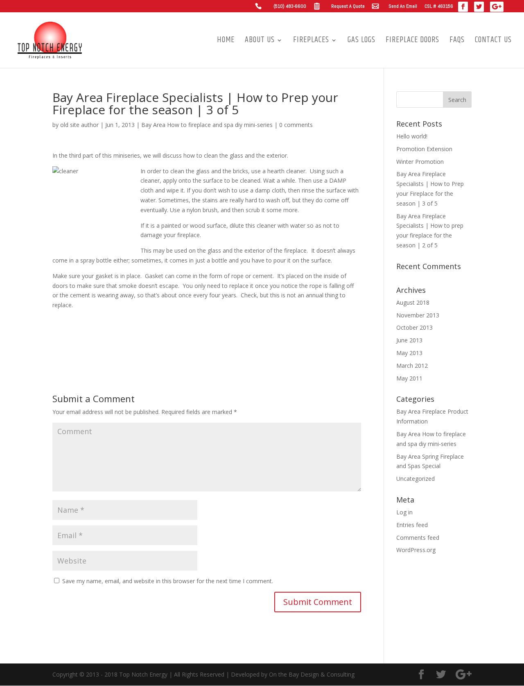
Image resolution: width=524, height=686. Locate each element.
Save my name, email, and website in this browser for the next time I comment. (167, 581)
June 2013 (409, 340)
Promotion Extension (424, 149)
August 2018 (412, 302)
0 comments (296, 125)
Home (226, 41)
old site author (79, 125)
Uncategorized (415, 478)
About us (260, 41)
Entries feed (412, 525)
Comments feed (417, 537)
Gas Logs (361, 41)
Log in (404, 512)
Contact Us (493, 41)
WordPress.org (416, 550)
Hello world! (411, 136)
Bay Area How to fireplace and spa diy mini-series (207, 125)
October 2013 (414, 327)
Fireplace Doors (412, 41)
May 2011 (409, 378)
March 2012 (412, 365)
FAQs (457, 41)
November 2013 (417, 315)
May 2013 (409, 353)
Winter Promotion (420, 161)
